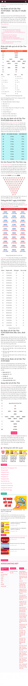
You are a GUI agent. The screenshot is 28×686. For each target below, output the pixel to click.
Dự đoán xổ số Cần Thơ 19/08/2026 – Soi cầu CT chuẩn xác (22, 458)
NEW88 (2, 584)
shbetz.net (2, 675)
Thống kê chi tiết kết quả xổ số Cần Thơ (23, 621)
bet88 (2, 578)
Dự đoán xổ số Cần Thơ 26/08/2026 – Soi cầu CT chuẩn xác (13, 458)
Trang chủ (3, 4)
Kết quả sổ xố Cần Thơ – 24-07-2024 (12, 31)
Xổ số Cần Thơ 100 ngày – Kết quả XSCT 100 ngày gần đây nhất (22, 633)
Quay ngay (14, 433)
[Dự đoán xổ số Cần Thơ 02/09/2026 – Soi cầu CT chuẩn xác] (5, 450)
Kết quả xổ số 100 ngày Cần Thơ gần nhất (23, 578)
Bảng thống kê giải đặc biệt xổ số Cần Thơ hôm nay (23, 573)
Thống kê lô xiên (5, 479)
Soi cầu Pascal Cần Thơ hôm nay (9, 35)
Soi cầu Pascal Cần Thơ (6, 483)
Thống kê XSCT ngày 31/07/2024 (9, 36)
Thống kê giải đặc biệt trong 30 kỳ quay (11, 37)
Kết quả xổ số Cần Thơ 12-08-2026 (17, 549)
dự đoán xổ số (14, 123)
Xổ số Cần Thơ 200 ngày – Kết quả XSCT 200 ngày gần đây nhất (22, 641)
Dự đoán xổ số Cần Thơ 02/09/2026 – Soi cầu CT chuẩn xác (5, 458)
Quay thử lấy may (5, 481)
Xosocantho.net (5, 24)
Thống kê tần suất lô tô (6, 487)
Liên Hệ (20, 581)
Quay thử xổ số (7, 385)
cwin (2, 582)
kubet (2, 572)
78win (2, 580)
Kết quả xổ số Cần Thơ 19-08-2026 (17, 543)
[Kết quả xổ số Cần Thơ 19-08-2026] (5, 543)
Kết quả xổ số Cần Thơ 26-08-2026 (17, 537)
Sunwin (2, 683)
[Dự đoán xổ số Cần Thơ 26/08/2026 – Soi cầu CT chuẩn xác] (14, 450)
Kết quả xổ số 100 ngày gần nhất (9, 468)
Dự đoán (7, 4)
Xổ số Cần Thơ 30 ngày (6, 490)
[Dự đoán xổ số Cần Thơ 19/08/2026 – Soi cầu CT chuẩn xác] (23, 450)
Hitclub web (3, 586)
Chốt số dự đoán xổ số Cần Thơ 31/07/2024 (11, 41)
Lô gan (4, 257)
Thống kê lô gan (5, 474)
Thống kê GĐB (4, 470)
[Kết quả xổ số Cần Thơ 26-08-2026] (5, 538)
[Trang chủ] (2, 1)
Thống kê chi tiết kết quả (7, 485)
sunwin (8, 685)
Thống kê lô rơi (4, 476)
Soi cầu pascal (6, 164)
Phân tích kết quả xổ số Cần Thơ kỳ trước (11, 29)
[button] (6, 27)
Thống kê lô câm (5, 472)
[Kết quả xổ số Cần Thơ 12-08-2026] (5, 549)
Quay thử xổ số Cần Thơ (7, 43)
